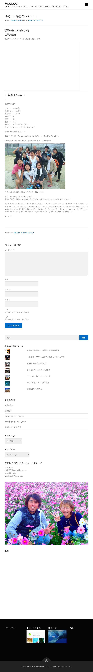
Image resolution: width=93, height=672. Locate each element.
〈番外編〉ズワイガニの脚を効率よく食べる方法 (45, 357)
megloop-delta (35, 20)
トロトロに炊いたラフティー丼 (39, 376)
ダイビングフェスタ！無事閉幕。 (39, 370)
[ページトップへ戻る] (46, 660)
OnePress (48, 666)
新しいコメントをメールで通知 (17, 312)
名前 (6, 279)
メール (7, 290)
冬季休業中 (9, 405)
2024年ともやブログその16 (15, 421)
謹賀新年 (8, 411)
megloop (12, 3)
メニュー (86, 4)
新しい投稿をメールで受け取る (17, 319)
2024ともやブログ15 (13, 427)
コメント (9, 250)
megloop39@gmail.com (14, 476)
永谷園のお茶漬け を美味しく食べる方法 (43, 350)
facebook (10, 628)
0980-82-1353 (10, 473)
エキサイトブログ (27, 233)
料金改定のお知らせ (34, 389)
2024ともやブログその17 (36, 363)
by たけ (17, 233)
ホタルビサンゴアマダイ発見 (38, 382)
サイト (7, 300)
